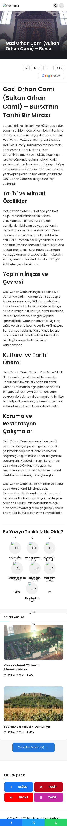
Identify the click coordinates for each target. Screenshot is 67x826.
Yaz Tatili (16, 818)
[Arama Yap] (55, 5)
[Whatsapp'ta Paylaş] (56, 822)
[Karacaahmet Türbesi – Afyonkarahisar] (33, 642)
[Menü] (61, 5)
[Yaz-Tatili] (11, 5)
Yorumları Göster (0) (31, 747)
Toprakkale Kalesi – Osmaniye (27, 727)
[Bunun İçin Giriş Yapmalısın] (26, 68)
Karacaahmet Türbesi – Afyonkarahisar (22, 667)
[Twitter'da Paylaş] (33, 822)
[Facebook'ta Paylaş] (11, 822)
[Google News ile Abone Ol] (51, 76)
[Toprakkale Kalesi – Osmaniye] (33, 703)
